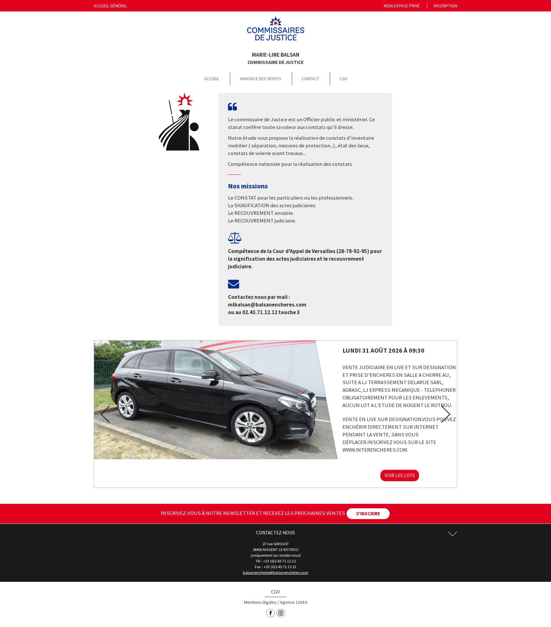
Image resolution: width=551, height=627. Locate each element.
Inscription (445, 6)
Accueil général (110, 6)
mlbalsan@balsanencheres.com (267, 304)
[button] (103, 414)
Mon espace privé (402, 6)
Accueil (211, 78)
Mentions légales (260, 602)
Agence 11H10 (293, 602)
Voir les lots (400, 475)
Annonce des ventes (260, 78)
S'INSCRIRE (368, 514)
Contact (310, 78)
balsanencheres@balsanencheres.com (275, 572)
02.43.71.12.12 (259, 312)
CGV (343, 78)
